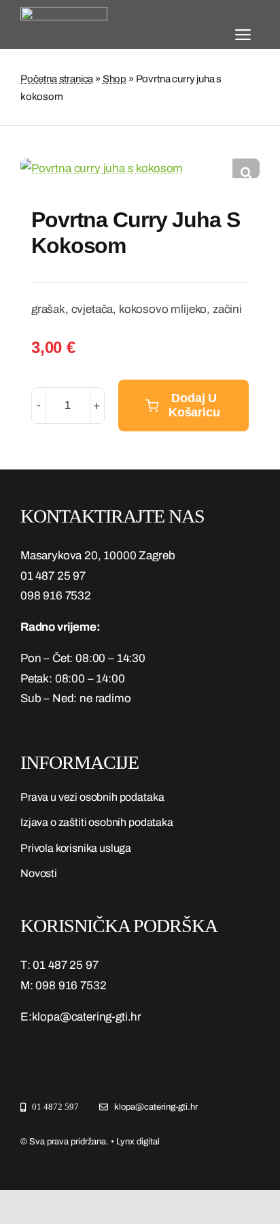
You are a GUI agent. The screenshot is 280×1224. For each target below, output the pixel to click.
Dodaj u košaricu (194, 405)
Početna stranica (56, 78)
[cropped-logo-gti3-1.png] (63, 12)
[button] (246, 172)
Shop (114, 78)
